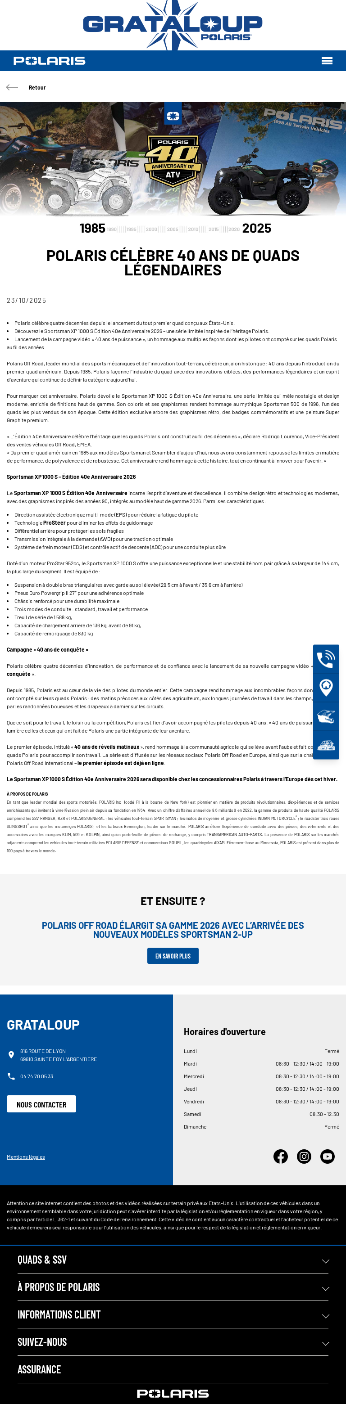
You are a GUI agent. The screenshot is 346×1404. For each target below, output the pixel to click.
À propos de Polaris (59, 1286)
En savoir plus (173, 956)
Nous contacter (41, 1104)
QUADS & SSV (42, 1259)
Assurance (39, 1369)
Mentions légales (26, 1156)
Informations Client (59, 1314)
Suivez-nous (42, 1341)
